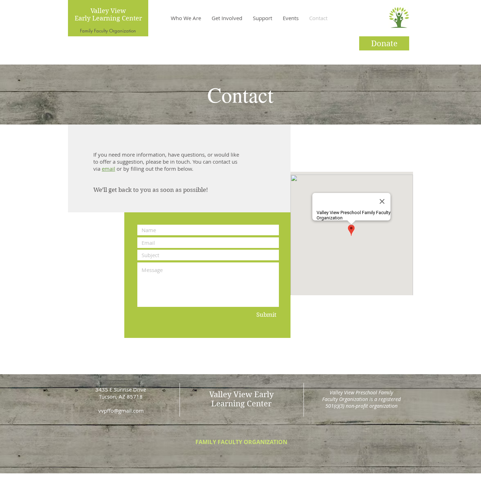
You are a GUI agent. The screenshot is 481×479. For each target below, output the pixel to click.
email (108, 168)
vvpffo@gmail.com (121, 410)
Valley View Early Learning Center (241, 399)
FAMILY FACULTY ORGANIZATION (241, 442)
